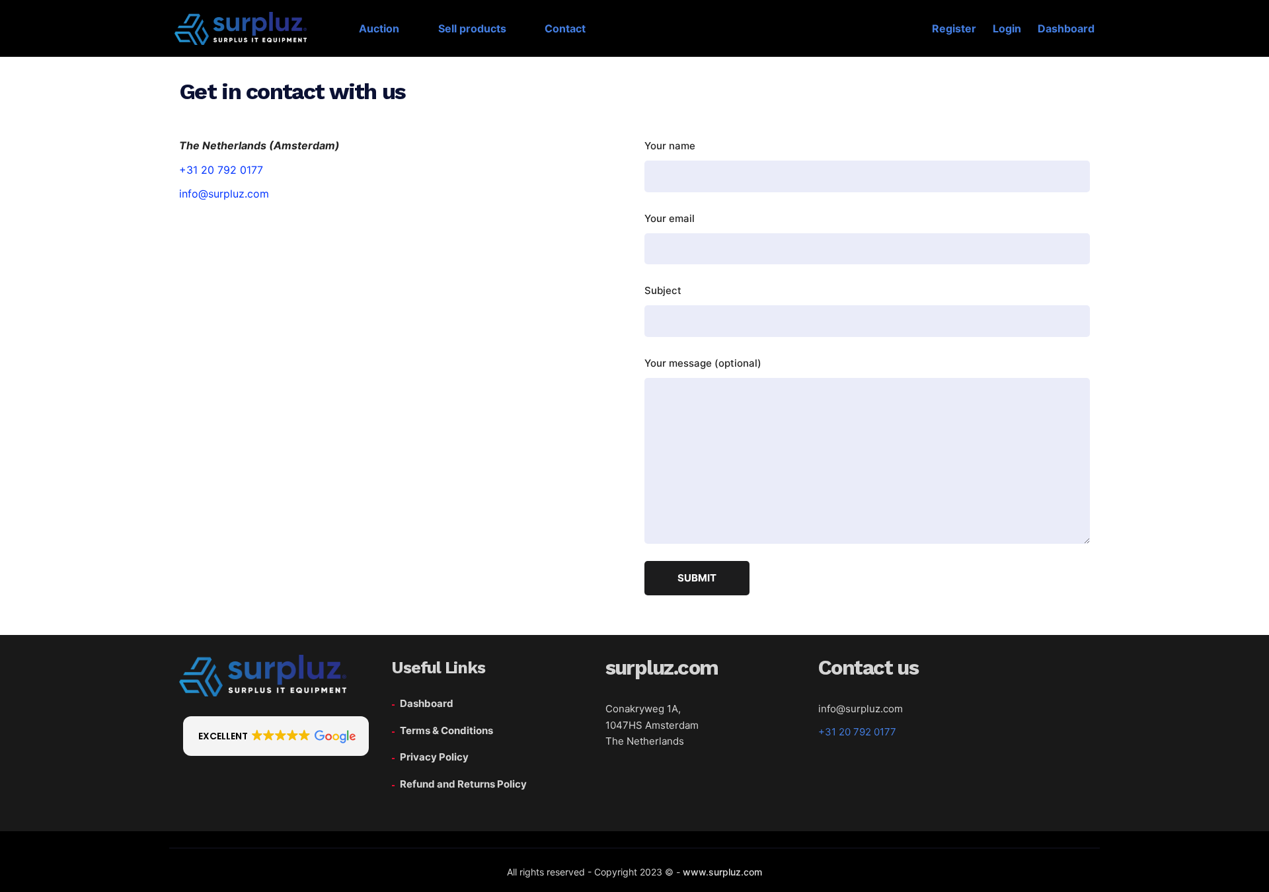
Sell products (472, 28)
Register (954, 28)
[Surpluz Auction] (233, 28)
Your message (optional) (702, 363)
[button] (276, 736)
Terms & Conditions (446, 730)
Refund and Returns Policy (463, 784)
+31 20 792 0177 (221, 169)
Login (1007, 28)
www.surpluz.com (722, 871)
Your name (669, 145)
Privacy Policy (434, 757)
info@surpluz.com (224, 193)
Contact (565, 28)
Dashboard (1066, 28)
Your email (669, 218)
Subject (662, 290)
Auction (379, 28)
